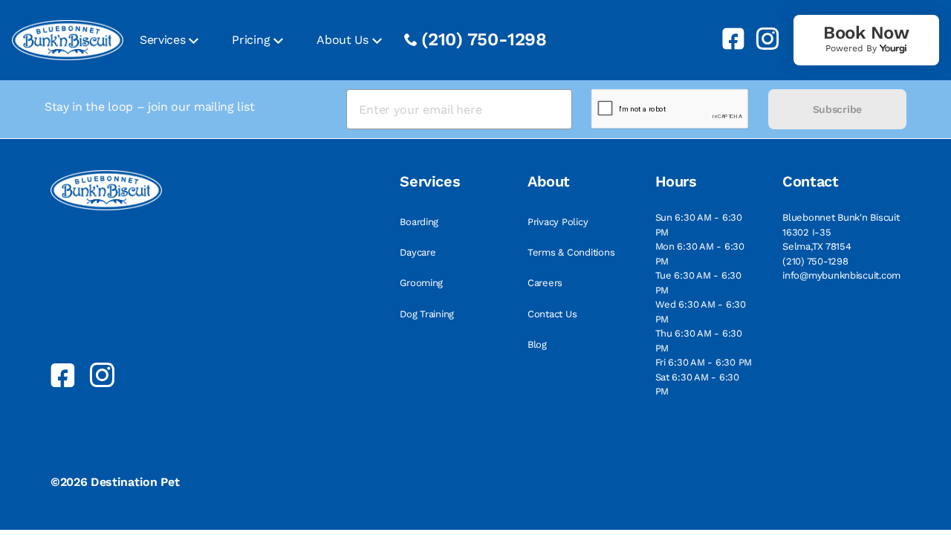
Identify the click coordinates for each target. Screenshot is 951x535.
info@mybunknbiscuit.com (841, 275)
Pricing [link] (251, 40)
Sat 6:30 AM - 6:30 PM (697, 385)
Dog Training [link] (427, 314)
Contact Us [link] (552, 314)
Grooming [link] (421, 282)
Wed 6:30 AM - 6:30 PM (700, 312)
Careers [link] (545, 282)
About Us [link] (342, 40)
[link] (727, 38)
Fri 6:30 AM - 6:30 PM (704, 362)
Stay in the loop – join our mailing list (149, 107)
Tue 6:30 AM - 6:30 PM (698, 283)
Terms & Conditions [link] (571, 252)
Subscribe (837, 109)
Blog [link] (537, 344)
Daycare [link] (417, 252)
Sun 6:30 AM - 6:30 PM (698, 225)
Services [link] (162, 40)
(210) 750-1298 (484, 39)
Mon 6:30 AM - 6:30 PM (699, 254)
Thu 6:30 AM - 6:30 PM (698, 341)
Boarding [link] (419, 221)
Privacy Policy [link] (558, 221)
